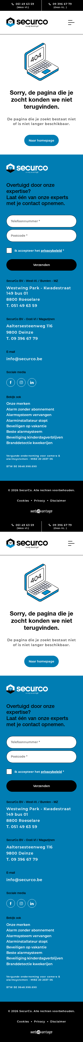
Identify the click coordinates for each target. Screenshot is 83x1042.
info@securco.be (24, 358)
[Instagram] (21, 382)
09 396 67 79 (62, 5)
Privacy (39, 500)
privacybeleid (51, 251)
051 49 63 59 (24, 5)
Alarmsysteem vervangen (29, 414)
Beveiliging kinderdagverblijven (34, 437)
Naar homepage (41, 140)
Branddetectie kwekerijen (29, 442)
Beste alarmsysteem (24, 431)
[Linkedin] (32, 382)
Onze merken (18, 403)
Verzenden (41, 265)
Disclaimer (58, 500)
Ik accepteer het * (39, 251)
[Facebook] (10, 382)
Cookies (23, 500)
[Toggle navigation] (72, 22)
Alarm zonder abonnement (30, 409)
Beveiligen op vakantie (26, 426)
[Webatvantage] (41, 511)
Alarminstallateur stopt (27, 420)
